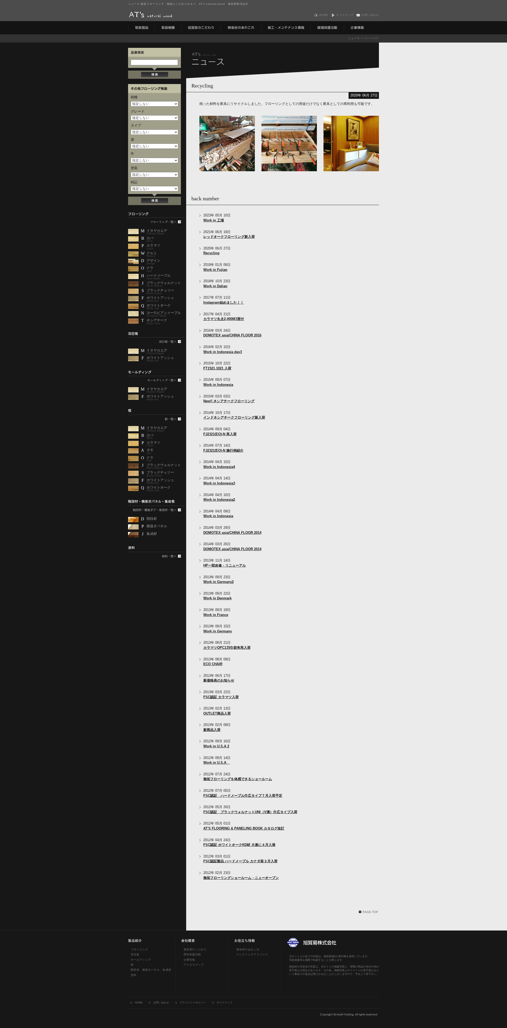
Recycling (211, 253)
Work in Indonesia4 (219, 467)
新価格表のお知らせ (218, 680)
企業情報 (189, 959)
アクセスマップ (194, 964)
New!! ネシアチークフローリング (229, 401)
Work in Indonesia (218, 385)
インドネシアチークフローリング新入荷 (234, 417)
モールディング (141, 959)
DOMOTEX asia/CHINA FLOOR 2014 (232, 533)
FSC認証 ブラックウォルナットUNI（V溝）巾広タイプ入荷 (250, 812)
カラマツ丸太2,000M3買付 (223, 319)
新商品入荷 (211, 730)
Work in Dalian (215, 286)
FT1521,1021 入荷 (217, 368)
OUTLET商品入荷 (217, 713)
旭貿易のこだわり (195, 949)
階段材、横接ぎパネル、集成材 (151, 969)
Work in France (215, 615)
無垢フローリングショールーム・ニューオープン (241, 878)
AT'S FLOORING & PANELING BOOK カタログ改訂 (243, 828)
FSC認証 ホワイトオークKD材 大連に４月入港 (239, 845)
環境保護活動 (192, 954)
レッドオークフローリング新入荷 (229, 237)
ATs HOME (371, 38)
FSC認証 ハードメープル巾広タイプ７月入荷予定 (242, 796)
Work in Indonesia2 (219, 500)
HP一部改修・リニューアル (224, 565)
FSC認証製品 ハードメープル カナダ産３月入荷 (240, 861)
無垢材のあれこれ (248, 949)
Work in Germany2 (218, 582)
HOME (323, 14)
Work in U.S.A (216, 763)
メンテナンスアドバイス (252, 954)
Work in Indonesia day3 (222, 352)
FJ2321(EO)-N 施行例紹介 (223, 450)
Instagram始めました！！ (223, 302)
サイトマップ (345, 14)
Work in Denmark (217, 598)
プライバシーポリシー (193, 1002)
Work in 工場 (213, 220)
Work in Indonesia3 (219, 483)
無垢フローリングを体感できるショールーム (237, 779)
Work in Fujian (215, 270)
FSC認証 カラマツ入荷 (221, 697)
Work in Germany (217, 631)
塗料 (134, 975)
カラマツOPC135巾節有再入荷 (227, 648)
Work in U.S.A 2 (216, 746)
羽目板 (135, 954)
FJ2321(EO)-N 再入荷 (220, 434)
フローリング (139, 949)
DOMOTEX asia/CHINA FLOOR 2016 (232, 335)
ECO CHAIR (212, 664)
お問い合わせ (370, 14)
